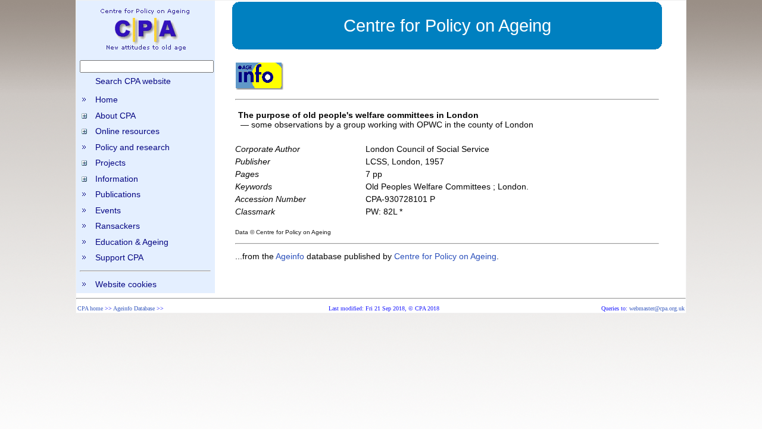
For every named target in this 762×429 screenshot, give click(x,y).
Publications (117, 194)
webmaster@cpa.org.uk (657, 308)
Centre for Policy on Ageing (445, 256)
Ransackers (117, 226)
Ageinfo (290, 256)
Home (106, 99)
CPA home (90, 308)
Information (116, 179)
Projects (110, 162)
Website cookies (126, 284)
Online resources (127, 131)
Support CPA (119, 257)
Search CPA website (133, 81)
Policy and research (132, 147)
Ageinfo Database (134, 308)
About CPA (115, 115)
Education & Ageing (131, 242)
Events (108, 210)
